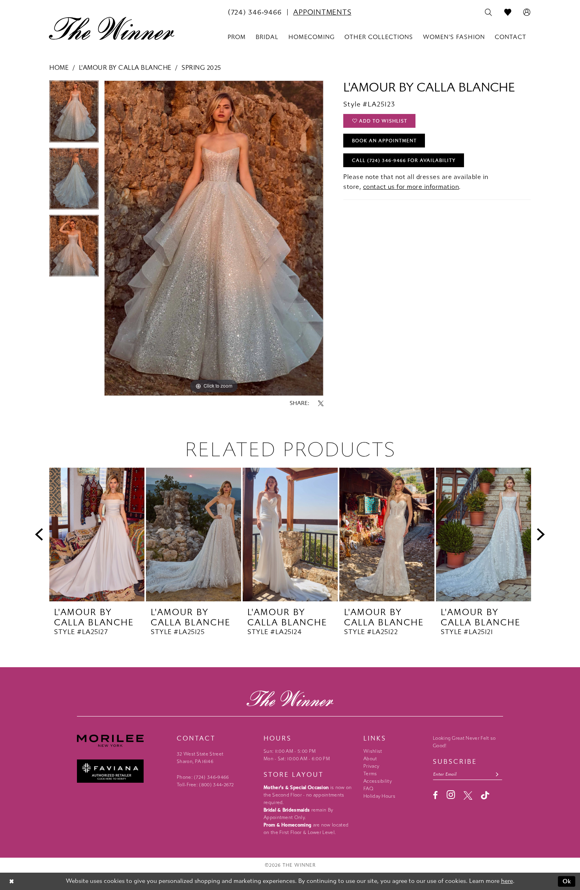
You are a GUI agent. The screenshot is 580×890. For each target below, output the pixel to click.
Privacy (371, 766)
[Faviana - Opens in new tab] (123, 771)
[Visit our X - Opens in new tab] (468, 795)
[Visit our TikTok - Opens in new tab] (485, 795)
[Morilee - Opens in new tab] (123, 741)
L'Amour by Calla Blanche (125, 67)
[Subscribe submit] (497, 774)
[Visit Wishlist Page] (508, 12)
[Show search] (488, 12)
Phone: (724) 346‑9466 (203, 777)
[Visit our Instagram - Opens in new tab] (451, 795)
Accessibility (377, 781)
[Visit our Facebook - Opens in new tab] (435, 795)
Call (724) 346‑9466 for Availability (404, 160)
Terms (370, 773)
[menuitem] (254, 12)
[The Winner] (111, 28)
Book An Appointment (384, 141)
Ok (567, 881)
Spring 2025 (201, 67)
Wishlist (372, 751)
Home (59, 67)
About (370, 758)
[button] (527, 12)
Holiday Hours (379, 796)
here (507, 880)
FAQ (368, 788)
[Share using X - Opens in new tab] (321, 403)
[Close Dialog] (12, 881)
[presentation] (96, 534)
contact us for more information (411, 186)
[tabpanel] (74, 113)
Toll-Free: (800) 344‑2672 (205, 784)
